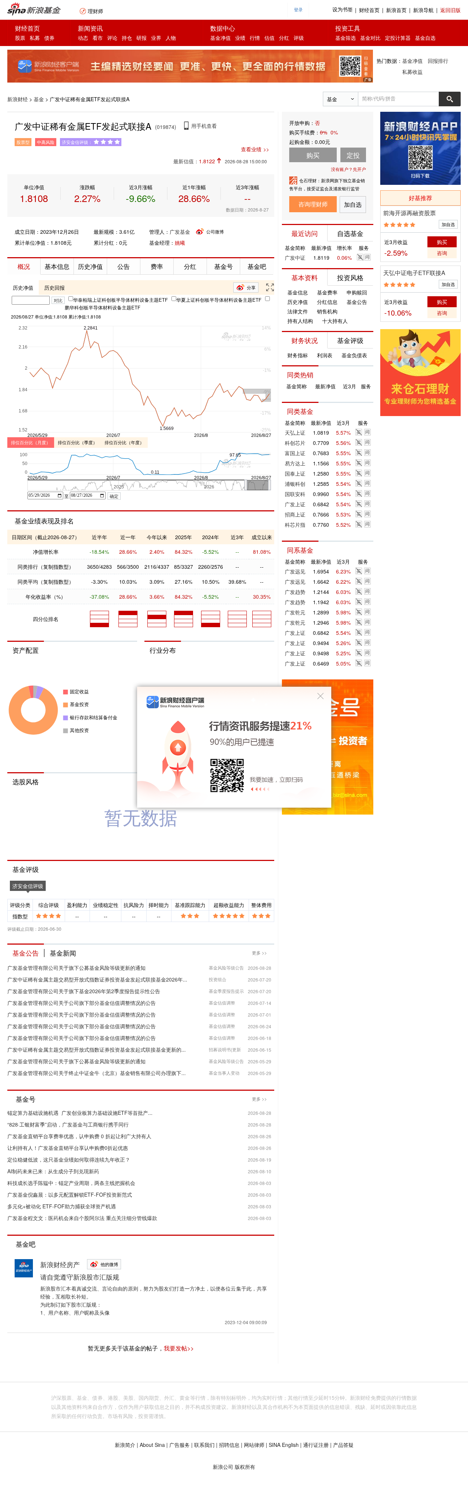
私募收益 (412, 71)
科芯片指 (295, 524)
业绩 (240, 37)
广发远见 (295, 571)
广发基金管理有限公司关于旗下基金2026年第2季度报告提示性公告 (83, 991)
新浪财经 (17, 99)
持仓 (127, 37)
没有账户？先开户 (348, 169)
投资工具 (347, 28)
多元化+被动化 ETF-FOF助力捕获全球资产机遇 (61, 1206)
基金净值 (220, 37)
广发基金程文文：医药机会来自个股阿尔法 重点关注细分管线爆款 (82, 1218)
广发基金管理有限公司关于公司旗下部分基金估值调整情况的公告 (81, 1002)
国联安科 (295, 494)
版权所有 (245, 1466)
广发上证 (295, 504)
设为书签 (342, 9)
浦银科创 (295, 483)
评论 (112, 37)
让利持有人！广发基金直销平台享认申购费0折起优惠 (67, 1147)
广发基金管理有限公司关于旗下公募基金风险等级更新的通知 (76, 967)
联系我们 (204, 1444)
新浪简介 (125, 1444)
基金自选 (425, 37)
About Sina (152, 1444)
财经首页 (369, 10)
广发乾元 (295, 612)
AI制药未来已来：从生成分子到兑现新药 (53, 1171)
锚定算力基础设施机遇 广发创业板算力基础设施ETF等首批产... (79, 1112)
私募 (35, 37)
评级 (299, 37)
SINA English (284, 1444)
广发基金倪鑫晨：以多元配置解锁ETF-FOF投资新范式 (69, 1194)
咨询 (442, 252)
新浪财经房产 (60, 1264)
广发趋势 (295, 591)
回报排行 (438, 60)
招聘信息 (229, 1444)
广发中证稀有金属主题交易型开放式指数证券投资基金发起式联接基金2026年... (97, 979)
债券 (49, 37)
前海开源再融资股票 (409, 213)
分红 (284, 37)
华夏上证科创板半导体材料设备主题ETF (218, 299)
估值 (269, 37)
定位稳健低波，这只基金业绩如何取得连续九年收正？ (68, 1159)
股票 (20, 37)
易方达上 (295, 463)
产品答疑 (343, 1444)
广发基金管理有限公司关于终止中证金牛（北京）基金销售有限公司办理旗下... (96, 1072)
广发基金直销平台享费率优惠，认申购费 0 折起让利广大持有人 (79, 1136)
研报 (141, 37)
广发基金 (180, 231)
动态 (83, 37)
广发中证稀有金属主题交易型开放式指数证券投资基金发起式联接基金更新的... (96, 1049)
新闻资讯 (90, 28)
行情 (255, 37)
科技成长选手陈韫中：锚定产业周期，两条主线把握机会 (71, 1182)
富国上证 (295, 453)
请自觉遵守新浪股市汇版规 (79, 1276)
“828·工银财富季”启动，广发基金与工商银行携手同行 (68, 1124)
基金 (39, 99)
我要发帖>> (179, 1348)
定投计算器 (398, 37)
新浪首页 (396, 10)
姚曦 (180, 242)
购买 (442, 241)
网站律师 (254, 1444)
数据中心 (222, 28)
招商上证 (295, 514)
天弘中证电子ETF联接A (414, 272)
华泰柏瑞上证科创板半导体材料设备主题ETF (120, 299)
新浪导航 (423, 10)
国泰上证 (295, 473)
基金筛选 (345, 37)
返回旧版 (450, 10)
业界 (156, 37)
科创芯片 (295, 442)
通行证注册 (316, 1444)
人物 (171, 37)
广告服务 (179, 1444)
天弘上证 (295, 432)
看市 (98, 37)
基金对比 (370, 37)
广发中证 (295, 257)
